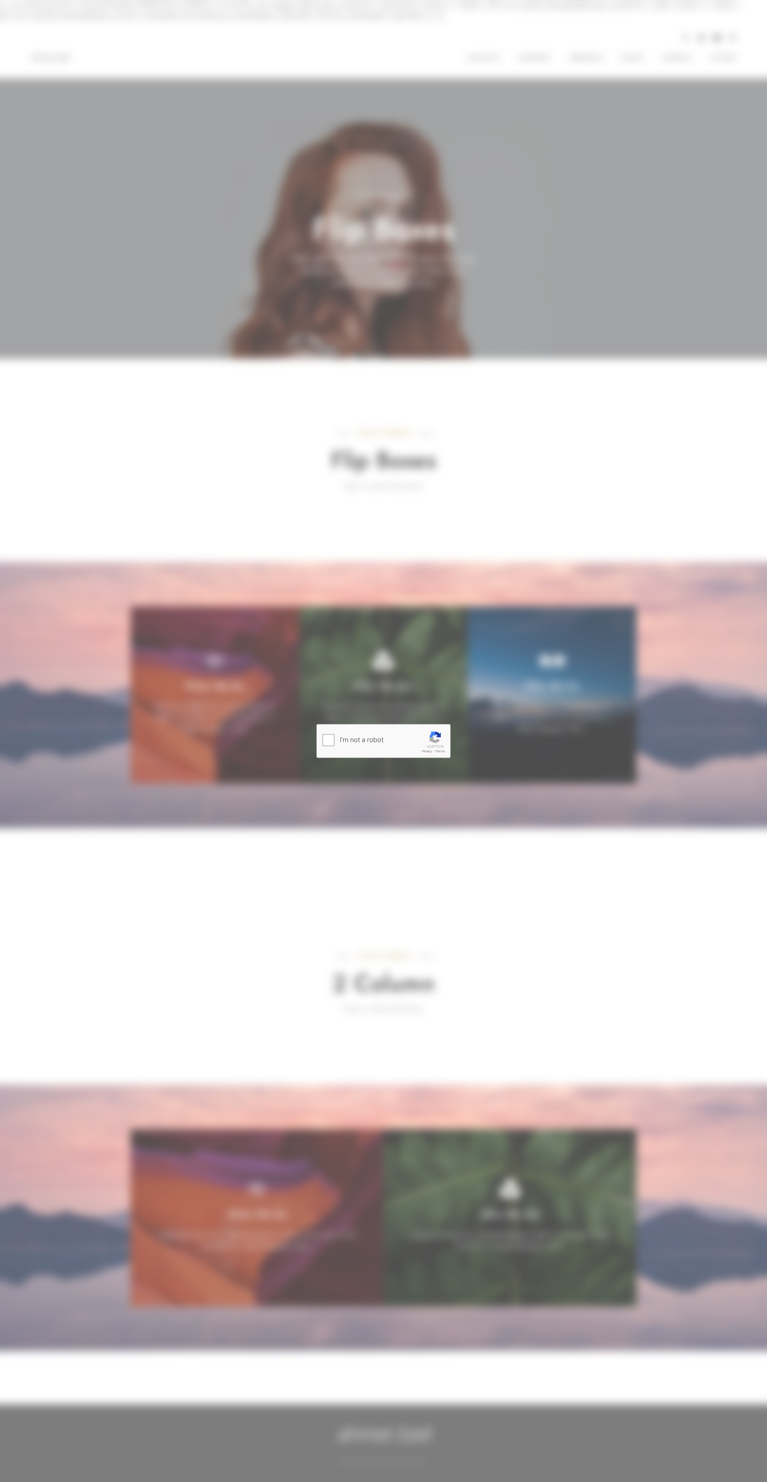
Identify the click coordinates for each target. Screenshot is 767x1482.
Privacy (427, 751)
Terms (440, 751)
